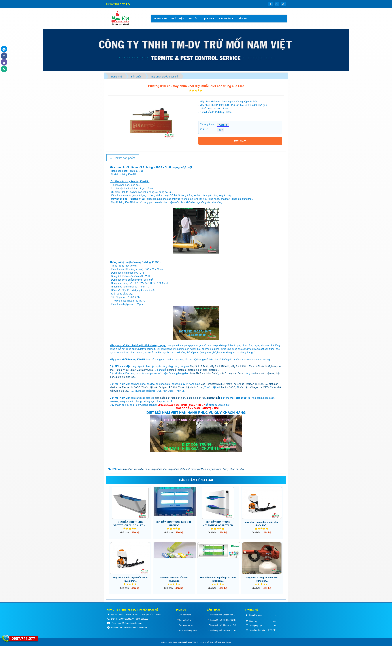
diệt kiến (192, 370)
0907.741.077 (23, 638)
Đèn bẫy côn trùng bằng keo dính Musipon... (218, 579)
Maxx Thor (231, 384)
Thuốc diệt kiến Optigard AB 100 (159, 387)
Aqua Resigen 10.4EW (250, 384)
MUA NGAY (240, 140)
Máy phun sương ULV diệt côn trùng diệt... (261, 579)
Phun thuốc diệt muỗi (188, 630)
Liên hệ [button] (242, 18)
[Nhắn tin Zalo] (4, 49)
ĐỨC (221, 130)
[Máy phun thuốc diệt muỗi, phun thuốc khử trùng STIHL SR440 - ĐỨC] (130, 558)
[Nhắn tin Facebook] (4, 55)
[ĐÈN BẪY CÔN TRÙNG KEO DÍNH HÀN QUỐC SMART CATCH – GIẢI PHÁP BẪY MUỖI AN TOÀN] (174, 501)
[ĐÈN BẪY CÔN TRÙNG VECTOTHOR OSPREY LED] (218, 503)
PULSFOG (223, 125)
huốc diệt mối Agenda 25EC (253, 387)
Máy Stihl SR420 (199, 366)
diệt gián (202, 370)
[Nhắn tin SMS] (4, 62)
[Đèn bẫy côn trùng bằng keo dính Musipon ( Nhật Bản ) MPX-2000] (218, 550)
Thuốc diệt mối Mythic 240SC (222, 619)
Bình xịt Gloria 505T (259, 366)
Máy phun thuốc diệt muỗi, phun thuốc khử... (262, 523)
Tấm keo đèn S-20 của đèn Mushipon (174, 579)
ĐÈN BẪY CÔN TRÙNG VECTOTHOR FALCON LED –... (130, 523)
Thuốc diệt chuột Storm (190, 387)
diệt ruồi (182, 370)
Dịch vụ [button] (208, 18)
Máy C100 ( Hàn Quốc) (231, 373)
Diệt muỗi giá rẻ (185, 625)
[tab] (122, 158)
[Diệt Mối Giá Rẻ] (120, 18)
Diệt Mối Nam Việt (188, 642)
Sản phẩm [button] (225, 18)
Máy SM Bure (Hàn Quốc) (204, 373)
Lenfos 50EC (228, 387)
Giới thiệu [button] (178, 18)
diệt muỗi (172, 370)
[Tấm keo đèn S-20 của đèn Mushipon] (174, 550)
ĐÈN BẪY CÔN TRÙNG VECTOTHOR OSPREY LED (218, 523)
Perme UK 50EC (131, 387)
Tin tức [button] (193, 18)
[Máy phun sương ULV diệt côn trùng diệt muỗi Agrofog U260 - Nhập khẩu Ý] (262, 558)
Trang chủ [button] (160, 18)
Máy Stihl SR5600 (219, 366)
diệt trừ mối (213, 397)
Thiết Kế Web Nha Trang (220, 642)
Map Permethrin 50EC (212, 384)
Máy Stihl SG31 (239, 366)
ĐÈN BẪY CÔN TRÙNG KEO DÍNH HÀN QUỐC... (174, 523)
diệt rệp (213, 370)
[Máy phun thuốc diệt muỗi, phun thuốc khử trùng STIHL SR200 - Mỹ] (262, 503)
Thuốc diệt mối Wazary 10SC (222, 614)
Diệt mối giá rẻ (185, 619)
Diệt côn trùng (185, 614)
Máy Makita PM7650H (143, 370)
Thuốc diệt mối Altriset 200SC (222, 625)
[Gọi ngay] (4, 69)
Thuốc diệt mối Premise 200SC (223, 630)
